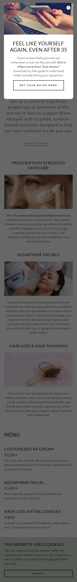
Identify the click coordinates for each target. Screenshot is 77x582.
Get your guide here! (38, 85)
